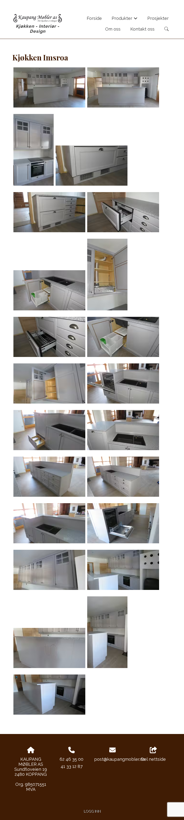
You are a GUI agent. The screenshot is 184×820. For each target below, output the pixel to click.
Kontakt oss (142, 29)
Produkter (125, 20)
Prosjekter (158, 18)
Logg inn (92, 811)
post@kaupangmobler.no (119, 759)
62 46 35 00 (71, 759)
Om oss (113, 29)
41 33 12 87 (72, 766)
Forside (94, 18)
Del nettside (153, 759)
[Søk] (166, 29)
